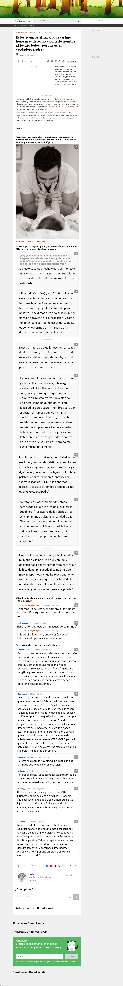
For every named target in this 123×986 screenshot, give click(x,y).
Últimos (32, 25)
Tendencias (23, 25)
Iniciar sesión (103, 21)
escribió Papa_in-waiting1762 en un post (63, 107)
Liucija (21, 54)
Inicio (14, 25)
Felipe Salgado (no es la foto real (32, 242)
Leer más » (32, 880)
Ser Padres (33, 32)
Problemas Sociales (22, 32)
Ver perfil (69, 875)
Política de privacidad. (52, 962)
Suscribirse (71, 957)
